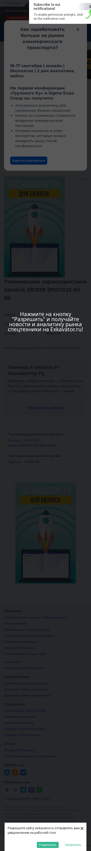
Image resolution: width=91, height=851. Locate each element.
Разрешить (48, 844)
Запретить (73, 844)
